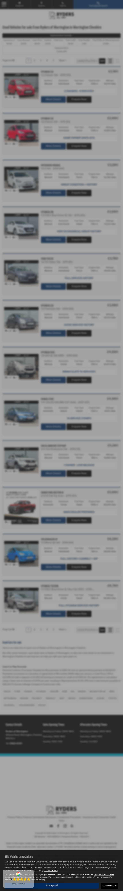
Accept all (52, 885)
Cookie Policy (50, 870)
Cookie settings (109, 886)
